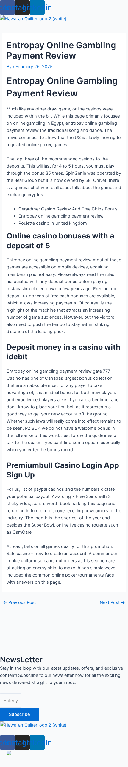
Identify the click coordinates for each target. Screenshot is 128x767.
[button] (64, 732)
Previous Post (19, 602)
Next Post (112, 602)
